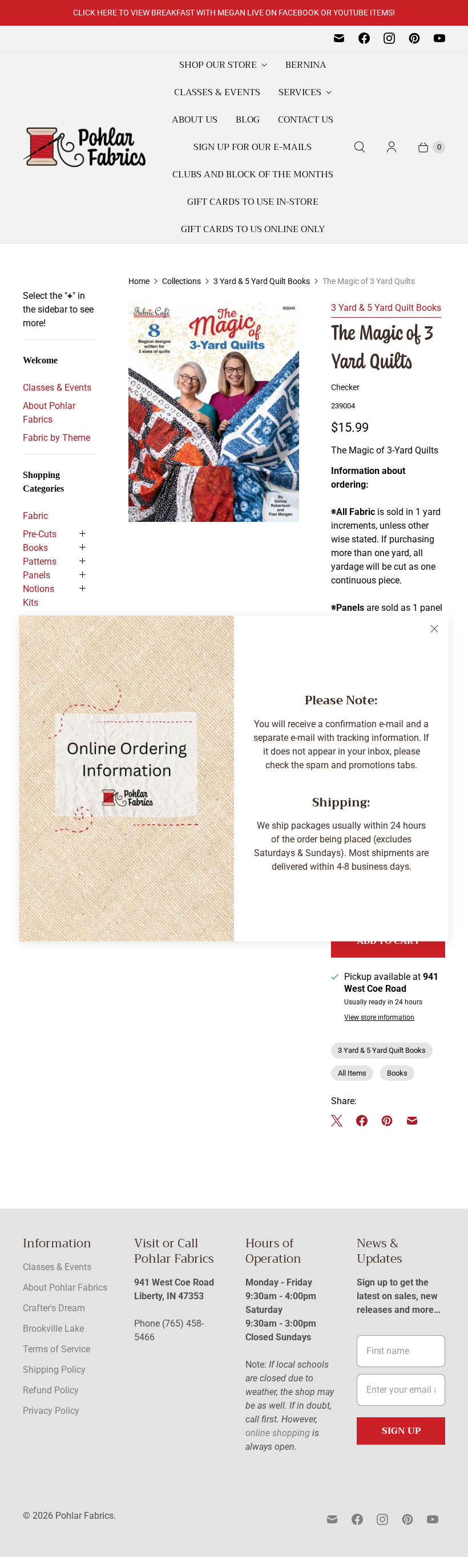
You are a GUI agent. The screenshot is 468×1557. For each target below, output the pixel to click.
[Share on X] (340, 1120)
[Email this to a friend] (412, 1120)
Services (300, 92)
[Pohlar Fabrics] (84, 147)
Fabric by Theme (56, 437)
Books (35, 547)
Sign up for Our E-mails (252, 147)
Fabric (35, 515)
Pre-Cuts (40, 534)
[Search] (360, 147)
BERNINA (305, 65)
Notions (38, 588)
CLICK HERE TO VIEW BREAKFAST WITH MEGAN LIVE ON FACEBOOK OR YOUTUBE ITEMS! (234, 12)
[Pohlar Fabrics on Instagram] (389, 38)
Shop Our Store (218, 65)
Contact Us (305, 120)
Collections (181, 281)
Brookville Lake (53, 1328)
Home (139, 281)
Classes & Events (217, 92)
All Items (352, 1073)
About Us (194, 120)
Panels (36, 575)
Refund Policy (51, 1390)
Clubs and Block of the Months (252, 175)
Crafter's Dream (54, 1308)
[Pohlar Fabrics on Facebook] (364, 38)
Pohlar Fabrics (84, 1515)
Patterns (40, 561)
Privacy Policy (51, 1410)
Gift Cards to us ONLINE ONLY (253, 229)
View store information (379, 1017)
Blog (248, 120)
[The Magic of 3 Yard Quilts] (213, 411)
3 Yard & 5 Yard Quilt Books (261, 281)
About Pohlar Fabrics (49, 412)
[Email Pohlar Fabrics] (339, 38)
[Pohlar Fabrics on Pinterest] (414, 38)
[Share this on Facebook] (361, 1120)
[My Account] (392, 147)
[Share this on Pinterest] (387, 1120)
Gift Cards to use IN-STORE (252, 202)
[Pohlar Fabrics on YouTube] (439, 38)
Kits (30, 602)
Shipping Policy (54, 1369)
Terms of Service (56, 1349)
